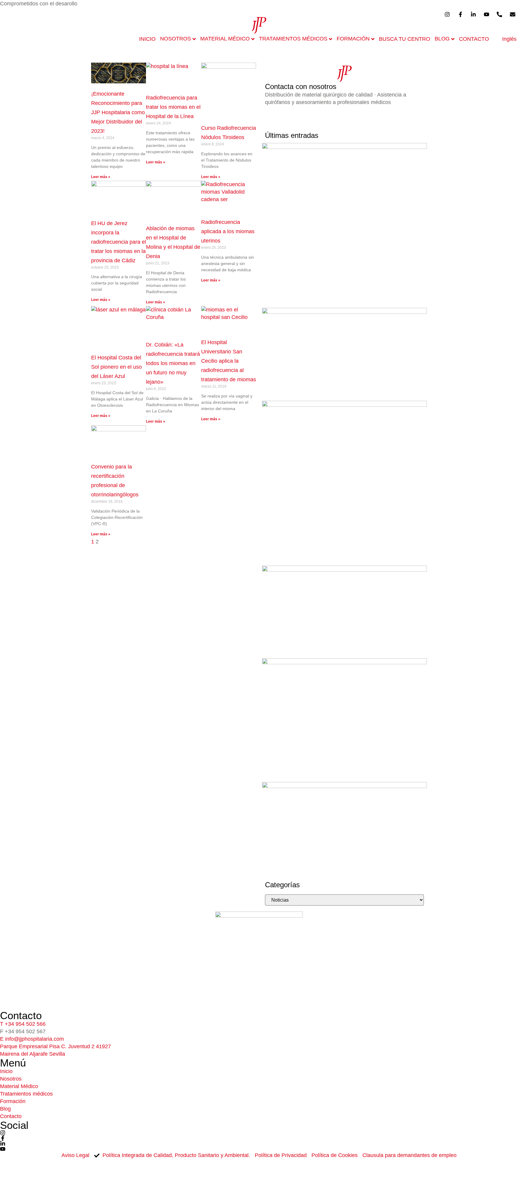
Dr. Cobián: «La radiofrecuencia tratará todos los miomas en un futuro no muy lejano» (173, 363)
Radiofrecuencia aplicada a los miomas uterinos (228, 231)
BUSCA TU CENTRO (404, 39)
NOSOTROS (175, 39)
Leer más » (100, 177)
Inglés (509, 39)
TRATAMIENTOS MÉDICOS (293, 39)
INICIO (147, 39)
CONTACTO (474, 39)
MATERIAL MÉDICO (225, 39)
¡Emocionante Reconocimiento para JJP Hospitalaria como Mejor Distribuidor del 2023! (118, 112)
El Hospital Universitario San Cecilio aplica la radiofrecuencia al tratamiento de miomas (228, 360)
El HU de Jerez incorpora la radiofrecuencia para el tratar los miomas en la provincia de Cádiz (118, 241)
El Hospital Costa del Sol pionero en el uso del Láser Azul (116, 367)
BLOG (442, 39)
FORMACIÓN (353, 39)
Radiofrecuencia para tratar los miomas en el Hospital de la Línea (173, 107)
